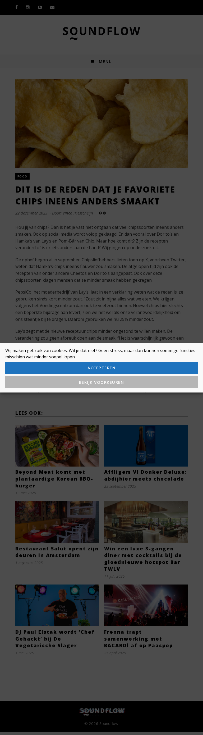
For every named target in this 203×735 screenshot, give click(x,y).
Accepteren (101, 367)
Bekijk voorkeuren (101, 382)
